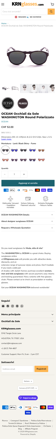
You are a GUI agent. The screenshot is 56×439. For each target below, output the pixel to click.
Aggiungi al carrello (28, 183)
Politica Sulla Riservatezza (41, 420)
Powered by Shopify (28, 434)
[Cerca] (51, 12)
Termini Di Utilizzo (15, 423)
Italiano (27, 381)
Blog (20, 429)
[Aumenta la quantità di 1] (24, 174)
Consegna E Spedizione (19, 420)
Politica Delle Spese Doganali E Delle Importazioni (21, 426)
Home (4, 23)
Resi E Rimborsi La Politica (35, 423)
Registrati (41, 368)
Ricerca (5, 420)
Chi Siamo (47, 426)
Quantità (4, 168)
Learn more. (6, 139)
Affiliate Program (31, 429)
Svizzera (26, 388)
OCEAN (4, 121)
